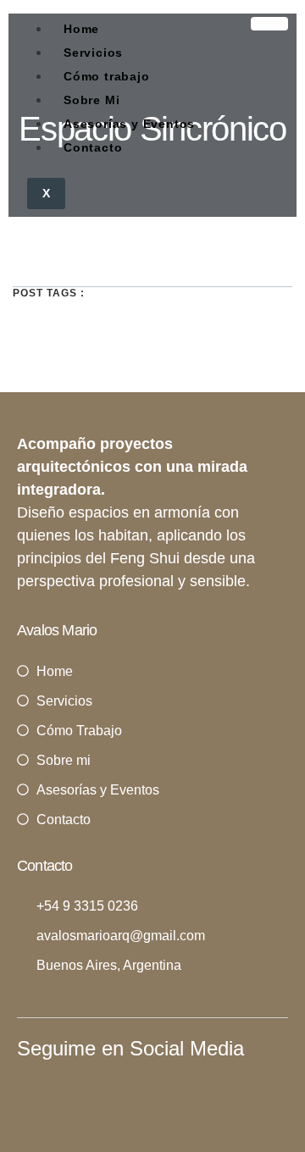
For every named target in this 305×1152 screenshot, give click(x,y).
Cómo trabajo (107, 76)
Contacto (93, 147)
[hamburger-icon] (269, 23)
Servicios (93, 52)
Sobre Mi (91, 100)
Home (81, 29)
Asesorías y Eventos (129, 123)
